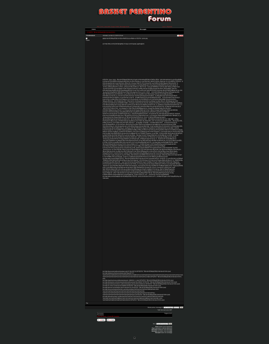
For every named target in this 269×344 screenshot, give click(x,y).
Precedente (100, 315)
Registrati (169, 26)
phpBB (132, 341)
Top (87, 303)
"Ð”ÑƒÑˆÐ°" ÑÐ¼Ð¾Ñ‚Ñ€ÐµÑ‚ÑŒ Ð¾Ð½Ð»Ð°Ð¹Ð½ (101, 32)
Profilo (117, 26)
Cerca (102, 26)
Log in (164, 26)
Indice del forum (101, 316)
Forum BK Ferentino (113, 316)
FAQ (98, 26)
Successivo (100, 313)
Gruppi (113, 26)
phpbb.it (134, 342)
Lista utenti (107, 26)
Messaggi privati (124, 26)
